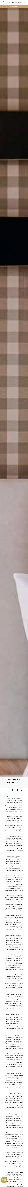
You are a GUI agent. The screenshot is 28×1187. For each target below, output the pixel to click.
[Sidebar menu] (3, 1)
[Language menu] (24, 2)
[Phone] (22, 2)
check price (14, 6)
